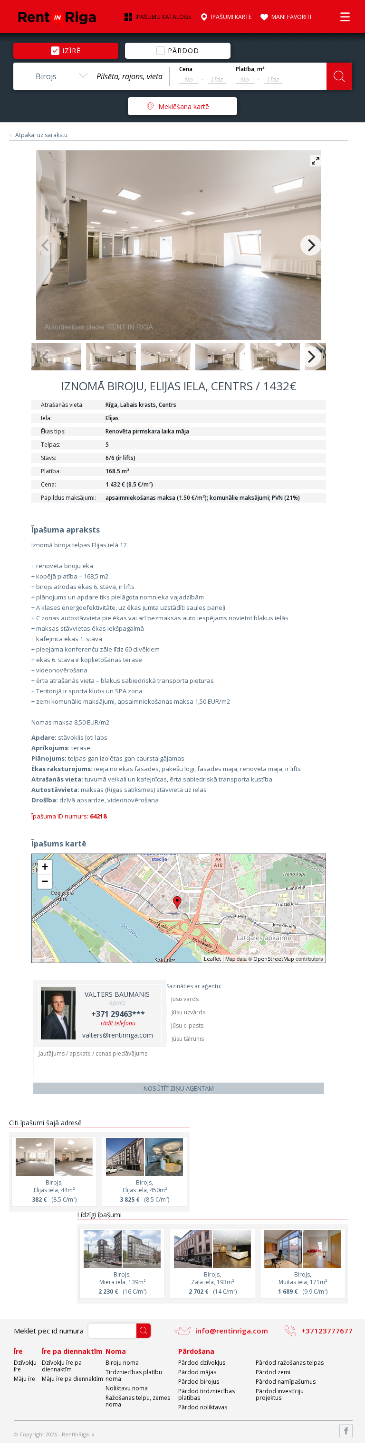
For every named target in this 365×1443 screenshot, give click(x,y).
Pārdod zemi (273, 1372)
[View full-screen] (315, 160)
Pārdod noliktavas (202, 1407)
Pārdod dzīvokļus (201, 1363)
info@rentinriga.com (231, 1330)
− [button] (45, 881)
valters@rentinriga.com (117, 1034)
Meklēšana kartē (183, 106)
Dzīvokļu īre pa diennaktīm (62, 1366)
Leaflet (212, 958)
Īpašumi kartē (231, 17)
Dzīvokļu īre (25, 1366)
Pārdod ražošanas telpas (290, 1363)
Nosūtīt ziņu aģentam (179, 1088)
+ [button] (45, 867)
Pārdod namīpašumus (286, 1382)
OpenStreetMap (273, 958)
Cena (185, 69)
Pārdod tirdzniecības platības (206, 1394)
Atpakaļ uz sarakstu (41, 135)
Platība (250, 69)
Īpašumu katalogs (163, 17)
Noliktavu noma (127, 1388)
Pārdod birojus (198, 1382)
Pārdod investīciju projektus (280, 1394)
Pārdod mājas (197, 1372)
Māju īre (24, 1379)
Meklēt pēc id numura (49, 1330)
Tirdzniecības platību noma (134, 1375)
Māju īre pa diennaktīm (72, 1379)
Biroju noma (122, 1363)
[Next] (310, 245)
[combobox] (52, 76)
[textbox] (130, 76)
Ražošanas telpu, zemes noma (138, 1401)
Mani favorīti (291, 17)
